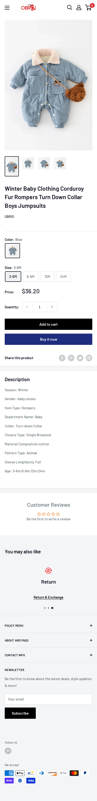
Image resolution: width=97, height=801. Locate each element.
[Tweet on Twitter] (80, 357)
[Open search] (69, 7)
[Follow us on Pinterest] (8, 751)
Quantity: (12, 307)
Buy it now (48, 339)
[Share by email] (89, 357)
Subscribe (20, 713)
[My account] (79, 7)
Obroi (9, 217)
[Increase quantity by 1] (52, 307)
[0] (88, 7)
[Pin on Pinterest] (71, 357)
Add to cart (48, 324)
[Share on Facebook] (62, 357)
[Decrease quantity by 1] (27, 307)
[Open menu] (7, 8)
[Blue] (12, 250)
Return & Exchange (48, 597)
